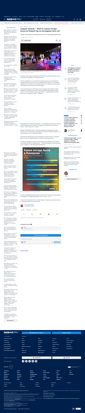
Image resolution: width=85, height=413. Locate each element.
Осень (53, 340)
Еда (22, 348)
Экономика (68, 346)
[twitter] (33, 361)
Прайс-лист (6, 340)
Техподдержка (7, 348)
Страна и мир (69, 342)
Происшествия (55, 344)
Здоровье (24, 352)
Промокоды (57, 16)
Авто (23, 338)
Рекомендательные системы (48, 396)
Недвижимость (7, 16)
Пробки (42, 19)
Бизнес (23, 340)
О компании (6, 342)
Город (23, 344)
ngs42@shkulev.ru (18, 399)
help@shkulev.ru (12, 400)
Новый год (28, 209)
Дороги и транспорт (26, 346)
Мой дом (40, 346)
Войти (25, 242)
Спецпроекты (69, 348)
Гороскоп (41, 16)
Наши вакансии (7, 346)
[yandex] (36, 361)
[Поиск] (74, 19)
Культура (40, 342)
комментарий (27, 40)
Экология (68, 344)
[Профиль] (80, 19)
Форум (24, 16)
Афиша (36, 16)
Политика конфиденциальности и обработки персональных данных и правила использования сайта (61, 398)
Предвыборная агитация (9, 350)
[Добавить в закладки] (56, 40)
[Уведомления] (77, 19)
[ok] (29, 361)
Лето (39, 344)
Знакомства (15, 16)
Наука (39, 348)
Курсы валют (48, 16)
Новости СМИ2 (24, 250)
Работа (53, 346)
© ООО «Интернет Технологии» (24, 408)
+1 (56, 232)
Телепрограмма (30, 16)
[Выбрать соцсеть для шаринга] (60, 40)
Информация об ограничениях (48, 393)
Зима (39, 338)
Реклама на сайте (8, 338)
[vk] (26, 361)
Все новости (11, 27)
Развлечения (55, 348)
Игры (62, 16)
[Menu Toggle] (4, 19)
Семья (53, 352)
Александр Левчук (29, 204)
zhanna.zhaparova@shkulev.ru (9, 404)
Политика (54, 342)
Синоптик (35, 209)
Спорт (67, 338)
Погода (20, 16)
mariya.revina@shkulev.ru (8, 406)
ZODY (53, 16)
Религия (54, 350)
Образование (41, 352)
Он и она (54, 338)
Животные (24, 350)
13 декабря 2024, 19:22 (24, 37)
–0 (59, 232)
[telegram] (23, 361)
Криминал (40, 340)
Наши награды (7, 344)
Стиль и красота (70, 340)
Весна (23, 342)
